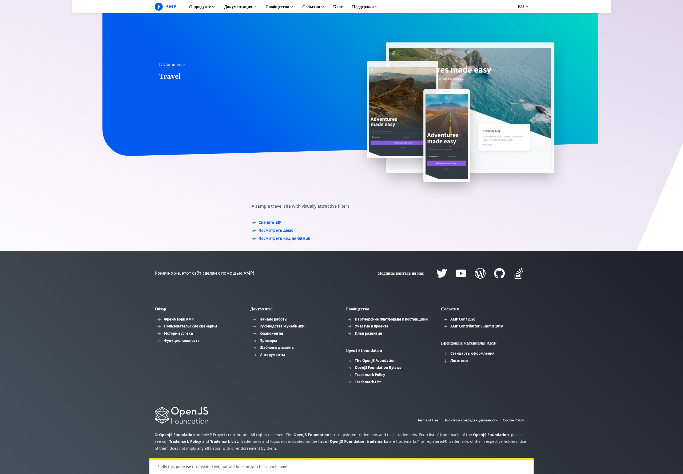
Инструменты (272, 354)
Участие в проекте (371, 326)
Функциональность (182, 340)
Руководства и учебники (282, 326)
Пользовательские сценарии (190, 326)
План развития (368, 333)
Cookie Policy (513, 420)
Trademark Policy (370, 374)
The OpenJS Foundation (375, 360)
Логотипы (459, 360)
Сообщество (277, 7)
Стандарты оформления (472, 353)
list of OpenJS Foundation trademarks (353, 441)
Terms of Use (428, 420)
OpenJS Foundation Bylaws (378, 367)
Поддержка (363, 7)
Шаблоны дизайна (277, 347)
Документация (238, 7)
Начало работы (273, 319)
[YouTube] (461, 273)
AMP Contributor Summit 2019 (476, 326)
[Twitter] (441, 273)
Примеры (268, 340)
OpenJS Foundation (177, 434)
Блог (338, 7)
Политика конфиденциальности (470, 420)
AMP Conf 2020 (462, 319)
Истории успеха (178, 333)
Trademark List (368, 382)
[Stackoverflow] (518, 273)
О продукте (200, 7)
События (311, 7)
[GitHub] (499, 273)
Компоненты (271, 333)
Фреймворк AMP (179, 319)
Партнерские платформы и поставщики (391, 319)
